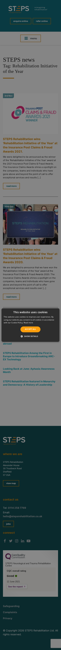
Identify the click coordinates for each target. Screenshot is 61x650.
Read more (28, 323)
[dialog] (30, 325)
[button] (30, 336)
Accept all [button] (30, 329)
